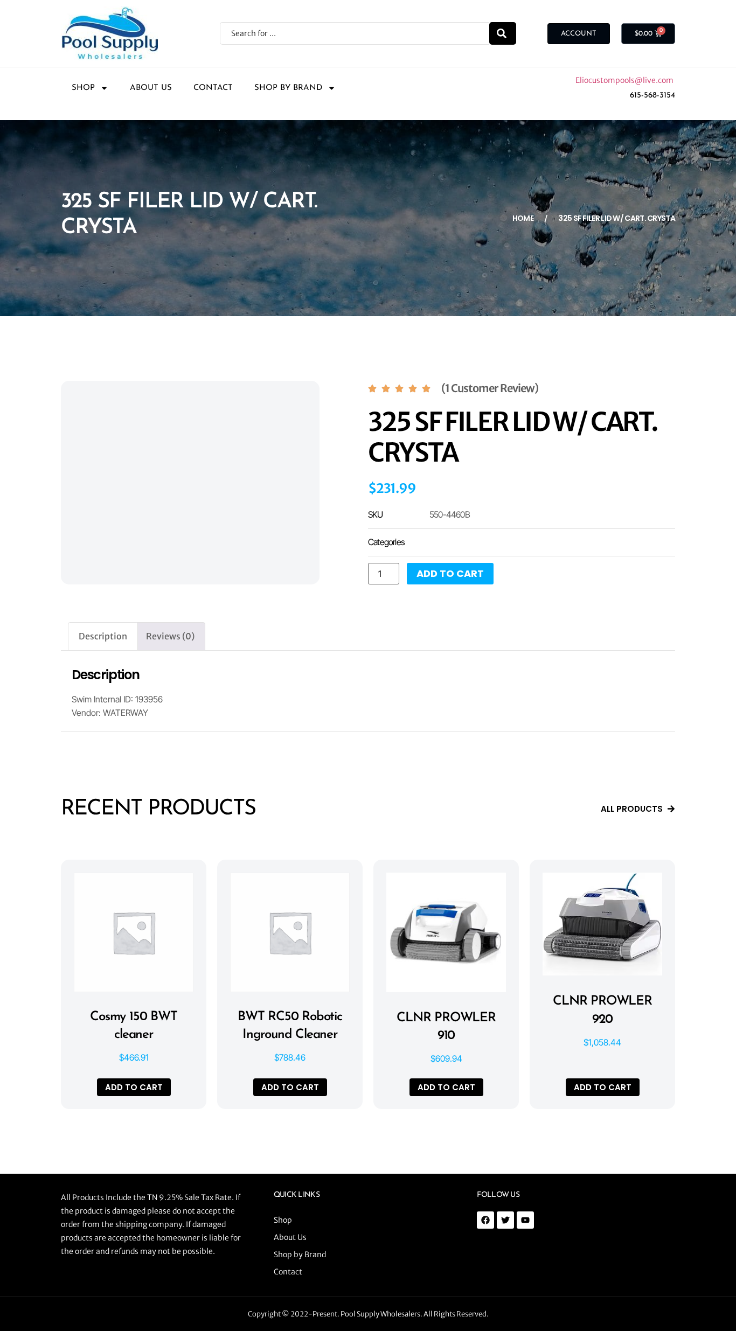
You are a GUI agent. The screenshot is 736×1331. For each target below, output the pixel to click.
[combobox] (354, 33)
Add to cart (450, 573)
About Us (151, 88)
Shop (83, 88)
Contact (213, 88)
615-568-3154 (652, 96)
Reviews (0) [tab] (170, 636)
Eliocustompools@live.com (625, 80)
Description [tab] (103, 636)
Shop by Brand (288, 88)
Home (522, 218)
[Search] (502, 33)
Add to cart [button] (134, 1087)
